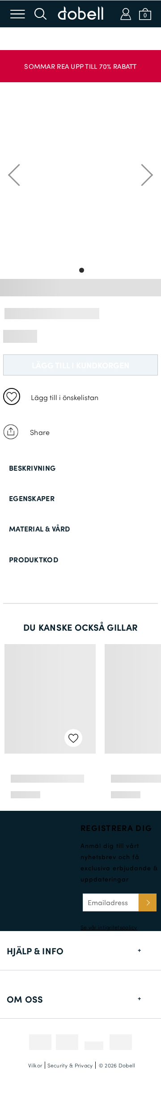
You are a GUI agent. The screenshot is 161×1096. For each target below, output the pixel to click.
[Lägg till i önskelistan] (11, 396)
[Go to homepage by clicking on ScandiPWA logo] (80, 13)
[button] (80, 61)
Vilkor (35, 1065)
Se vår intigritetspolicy (108, 927)
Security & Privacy (70, 1065)
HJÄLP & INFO (35, 950)
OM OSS (25, 999)
